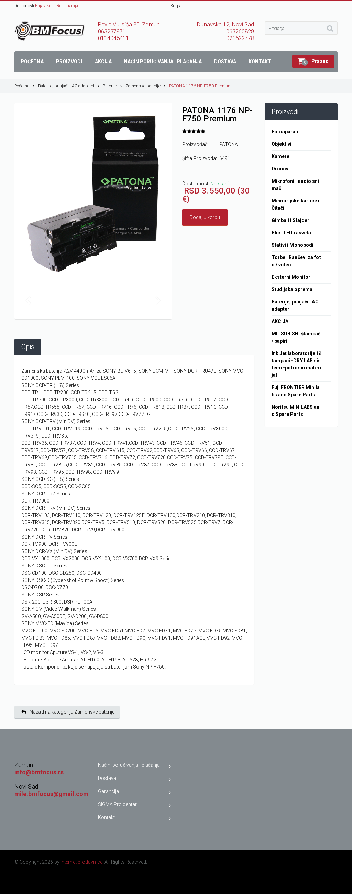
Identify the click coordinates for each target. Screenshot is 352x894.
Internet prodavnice (81, 862)
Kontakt (106, 817)
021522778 (240, 38)
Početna (22, 85)
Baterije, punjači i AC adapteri (66, 85)
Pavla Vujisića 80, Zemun (129, 24)
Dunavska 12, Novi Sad (225, 24)
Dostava (107, 778)
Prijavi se (43, 5)
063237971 (112, 31)
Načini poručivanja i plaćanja (129, 765)
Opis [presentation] (27, 347)
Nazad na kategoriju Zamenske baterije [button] (72, 712)
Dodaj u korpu (205, 217)
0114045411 (113, 38)
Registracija (67, 5)
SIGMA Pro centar (117, 804)
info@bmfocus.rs (39, 772)
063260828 (240, 31)
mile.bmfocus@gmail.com (51, 794)
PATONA (228, 144)
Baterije (110, 85)
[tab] (27, 347)
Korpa (176, 5)
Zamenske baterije (143, 85)
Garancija (108, 791)
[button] (313, 61)
